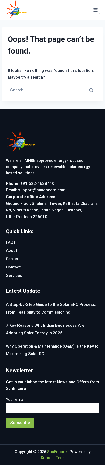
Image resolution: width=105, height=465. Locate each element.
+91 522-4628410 (37, 183)
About (11, 250)
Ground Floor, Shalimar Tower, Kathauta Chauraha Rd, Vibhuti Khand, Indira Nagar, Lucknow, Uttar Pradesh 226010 (52, 210)
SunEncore (57, 451)
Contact (13, 267)
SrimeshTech (52, 457)
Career (12, 258)
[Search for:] (52, 89)
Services (14, 275)
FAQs (11, 242)
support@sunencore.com (42, 189)
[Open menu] (95, 10)
